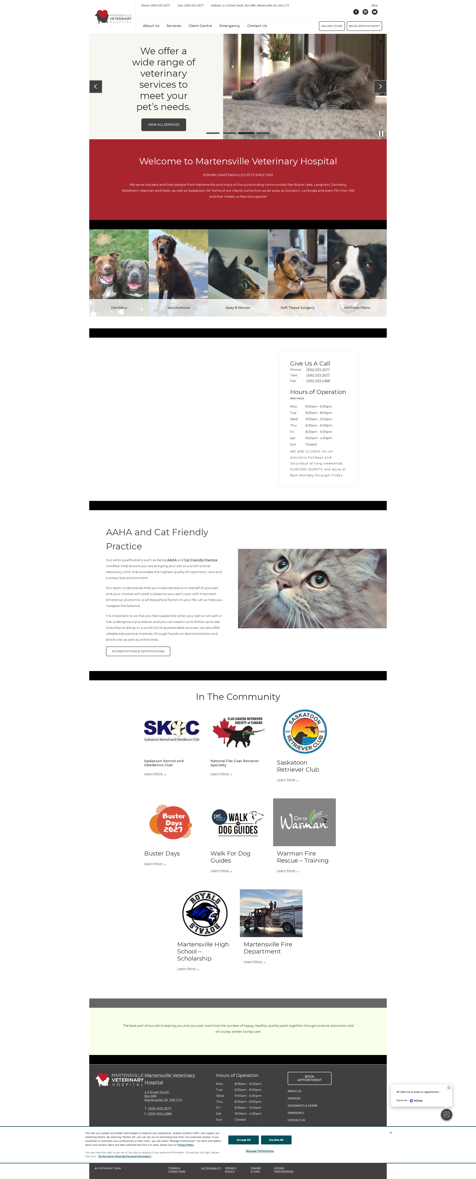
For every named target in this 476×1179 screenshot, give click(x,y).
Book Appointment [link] (364, 26)
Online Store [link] (332, 26)
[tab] (298, 398)
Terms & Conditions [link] (176, 1170)
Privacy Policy (186, 1144)
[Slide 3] (246, 133)
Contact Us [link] (257, 26)
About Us (151, 26)
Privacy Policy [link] (231, 1170)
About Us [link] (294, 1090)
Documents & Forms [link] (303, 1105)
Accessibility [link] (211, 1168)
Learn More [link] (153, 774)
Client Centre (200, 26)
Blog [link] (374, 5)
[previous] (95, 86)
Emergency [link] (229, 26)
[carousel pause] (381, 133)
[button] (446, 1114)
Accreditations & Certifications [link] (138, 651)
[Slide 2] (229, 133)
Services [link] (174, 26)
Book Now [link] (163, 117)
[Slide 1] (213, 133)
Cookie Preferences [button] (284, 1170)
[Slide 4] (263, 133)
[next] (380, 86)
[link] (113, 17)
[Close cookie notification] (391, 1133)
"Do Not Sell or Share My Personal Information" (124, 1156)
